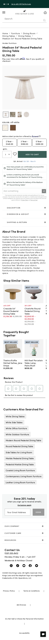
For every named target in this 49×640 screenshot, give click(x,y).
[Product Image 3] (26, 114)
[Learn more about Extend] (40, 136)
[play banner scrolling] (8, 4)
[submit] (44, 20)
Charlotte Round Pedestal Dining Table (32, 311)
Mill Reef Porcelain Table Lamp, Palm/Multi (34, 363)
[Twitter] (37, 565)
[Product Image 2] (19, 114)
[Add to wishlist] (15, 154)
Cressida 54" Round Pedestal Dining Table (10, 311)
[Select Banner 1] (6, 4)
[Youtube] (24, 565)
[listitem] (15, 416)
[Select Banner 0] (4, 4)
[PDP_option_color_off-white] (5, 128)
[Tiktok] (18, 565)
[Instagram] (12, 565)
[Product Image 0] (6, 114)
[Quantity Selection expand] (9, 154)
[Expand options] (45, 208)
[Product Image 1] (13, 114)
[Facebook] (31, 565)
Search (8, 18)
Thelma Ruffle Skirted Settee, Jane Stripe (12, 363)
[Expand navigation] (5, 12)
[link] (24, 207)
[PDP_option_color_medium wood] (13, 128)
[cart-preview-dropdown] (45, 12)
